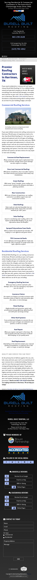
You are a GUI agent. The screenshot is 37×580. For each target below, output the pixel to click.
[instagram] (25, 462)
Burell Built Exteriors (28, 389)
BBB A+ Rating (21, 483)
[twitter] (12, 462)
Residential (8, 537)
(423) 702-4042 (18, 49)
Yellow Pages (21, 487)
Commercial (9, 535)
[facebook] (6, 462)
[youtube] (31, 462)
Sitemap (29, 574)
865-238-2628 (18, 37)
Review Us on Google (21, 476)
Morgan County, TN (8, 60)
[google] (18, 462)
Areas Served (12, 58)
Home (4, 58)
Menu (5, 56)
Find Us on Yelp (21, 480)
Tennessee (22, 58)
